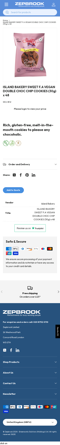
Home (5, 20)
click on (3, 443)
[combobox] (30, 12)
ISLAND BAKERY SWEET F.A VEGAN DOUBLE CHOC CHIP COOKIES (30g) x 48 (29, 23)
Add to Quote (13, 190)
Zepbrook (9, 432)
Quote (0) (58, 331)
